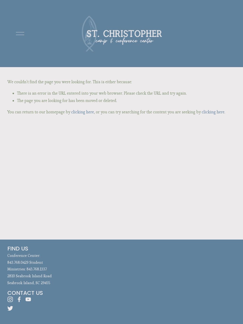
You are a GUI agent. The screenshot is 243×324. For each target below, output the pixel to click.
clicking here (82, 112)
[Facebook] (19, 299)
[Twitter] (10, 308)
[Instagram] (10, 299)
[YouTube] (28, 299)
